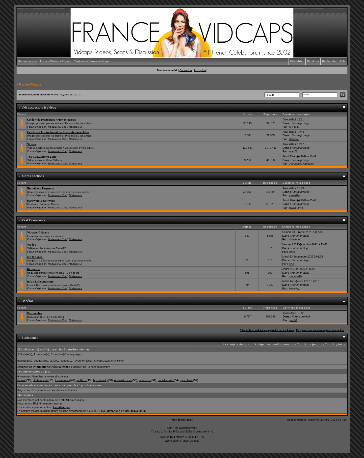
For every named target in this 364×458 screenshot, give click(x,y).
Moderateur (75, 126)
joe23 (89, 360)
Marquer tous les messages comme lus (320, 330)
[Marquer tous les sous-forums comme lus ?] (21, 147)
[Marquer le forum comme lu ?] (21, 122)
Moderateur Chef (57, 126)
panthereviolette (114, 360)
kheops (98, 360)
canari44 (294, 195)
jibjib (45, 360)
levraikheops (61, 407)
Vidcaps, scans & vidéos (39, 107)
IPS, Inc (200, 436)
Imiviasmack (62, 380)
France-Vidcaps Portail (55, 61)
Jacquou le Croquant (301, 163)
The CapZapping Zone (41, 156)
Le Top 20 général (334, 344)
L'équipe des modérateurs (271, 344)
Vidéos (31, 144)
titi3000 (54, 360)
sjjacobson (186, 380)
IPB (175, 427)
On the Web (35, 257)
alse (291, 263)
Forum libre (34, 313)
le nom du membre (99, 366)
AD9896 (294, 126)
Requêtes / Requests (40, 188)
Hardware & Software (41, 200)
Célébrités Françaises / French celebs (51, 119)
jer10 (292, 251)
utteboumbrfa (41, 380)
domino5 (294, 139)
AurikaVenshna (123, 380)
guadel (38, 360)
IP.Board (179, 436)
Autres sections (33, 176)
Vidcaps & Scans (38, 232)
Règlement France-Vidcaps (91, 61)
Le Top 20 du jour (305, 344)
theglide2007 (24, 360)
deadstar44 (296, 207)
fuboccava (145, 380)
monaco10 (295, 276)
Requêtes (33, 269)
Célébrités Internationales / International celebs (58, 132)
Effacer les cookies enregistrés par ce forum (267, 330)
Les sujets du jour (236, 344)
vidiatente (294, 239)
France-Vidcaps (30, 84)
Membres (313, 61)
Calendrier (297, 61)
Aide (343, 61)
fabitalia (21, 380)
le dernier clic (78, 366)
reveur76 (79, 360)
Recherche (329, 61)
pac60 (293, 320)
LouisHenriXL (166, 380)
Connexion (186, 70)
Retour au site (27, 61)
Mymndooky (100, 380)
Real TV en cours (34, 220)
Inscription (200, 70)
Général (27, 301)
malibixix (82, 380)
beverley (294, 288)
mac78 (293, 151)
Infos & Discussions (40, 281)
